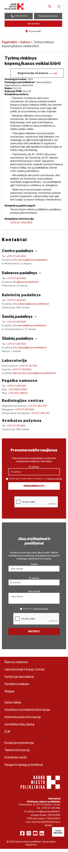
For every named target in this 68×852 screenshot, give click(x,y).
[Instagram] (29, 833)
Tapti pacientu (33, 23)
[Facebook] (22, 833)
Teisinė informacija (17, 750)
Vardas (34, 564)
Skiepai (9, 691)
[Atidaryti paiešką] (49, 6)
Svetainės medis (15, 757)
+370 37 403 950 (21, 222)
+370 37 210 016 (28, 365)
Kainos (25, 42)
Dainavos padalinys (20, 272)
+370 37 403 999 (50, 808)
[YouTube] (35, 833)
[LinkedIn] (42, 833)
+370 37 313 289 (15, 425)
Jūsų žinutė (34, 591)
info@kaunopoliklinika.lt (26, 281)
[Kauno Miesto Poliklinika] (40, 782)
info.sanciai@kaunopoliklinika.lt (30, 325)
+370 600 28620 (18, 393)
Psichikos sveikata (16, 684)
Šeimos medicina (16, 662)
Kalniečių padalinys (21, 295)
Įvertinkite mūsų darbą (19, 724)
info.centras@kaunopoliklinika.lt (30, 259)
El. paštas (34, 466)
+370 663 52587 (17, 389)
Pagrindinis (9, 42)
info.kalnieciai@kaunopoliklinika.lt (31, 303)
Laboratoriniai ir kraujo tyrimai (24, 669)
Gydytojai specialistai (19, 677)
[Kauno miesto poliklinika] (14, 6)
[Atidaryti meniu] (59, 6)
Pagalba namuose (19, 380)
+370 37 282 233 (37, 405)
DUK (7, 732)
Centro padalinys (18, 250)
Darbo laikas (12, 702)
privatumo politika (54, 478)
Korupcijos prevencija (19, 743)
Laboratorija (14, 360)
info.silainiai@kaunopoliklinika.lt (30, 347)
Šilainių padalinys (18, 338)
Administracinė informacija (22, 717)
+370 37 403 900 (16, 256)
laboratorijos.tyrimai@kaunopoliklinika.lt (34, 373)
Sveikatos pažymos (22, 420)
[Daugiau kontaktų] (36, 251)
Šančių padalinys (17, 316)
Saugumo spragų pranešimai (23, 765)
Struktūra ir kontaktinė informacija (27, 710)
